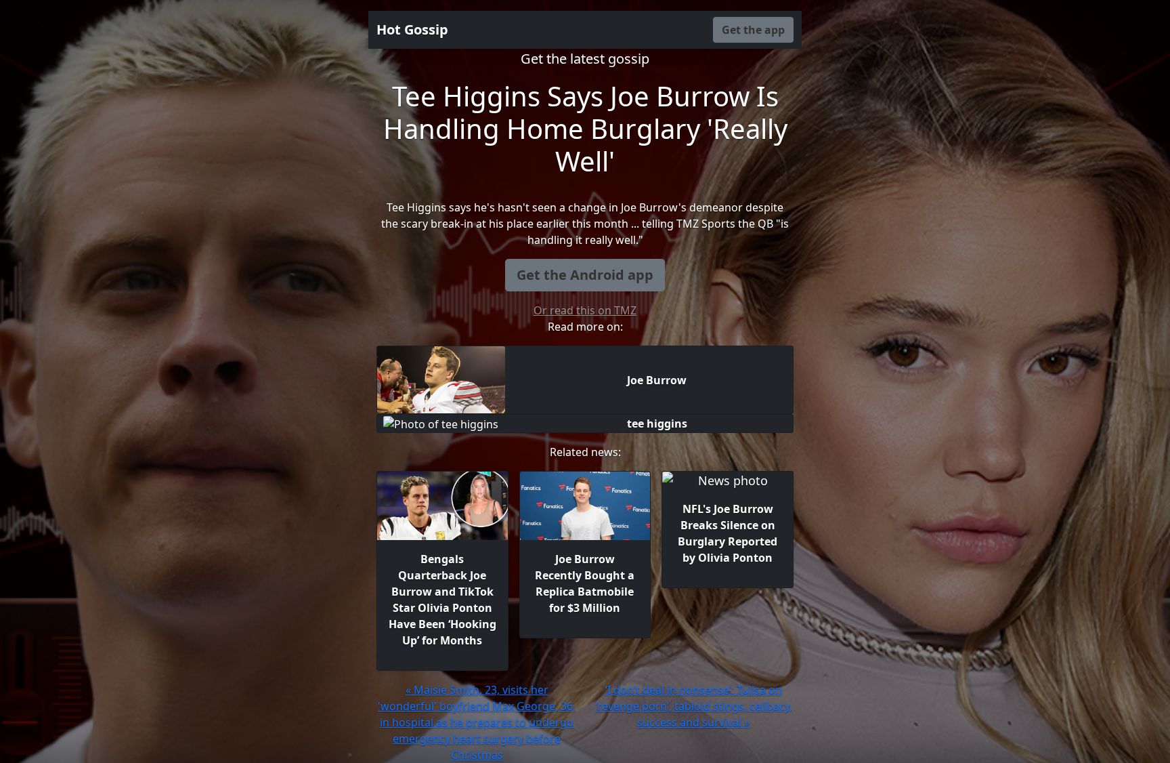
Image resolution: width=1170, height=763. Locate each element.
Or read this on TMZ (585, 310)
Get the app (753, 29)
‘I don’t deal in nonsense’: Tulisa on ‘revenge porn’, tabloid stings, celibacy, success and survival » (693, 706)
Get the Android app (585, 275)
